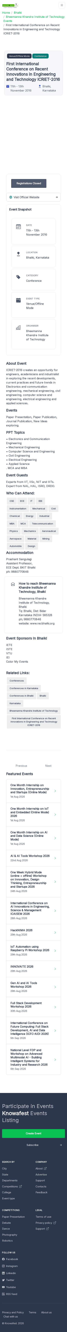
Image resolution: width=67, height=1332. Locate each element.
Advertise (41, 1174)
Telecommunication (42, 523)
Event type (8, 1198)
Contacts (41, 1186)
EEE (40, 501)
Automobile (16, 546)
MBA (12, 523)
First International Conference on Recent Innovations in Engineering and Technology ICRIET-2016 (34, 721)
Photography (9, 1234)
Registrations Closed (28, 183)
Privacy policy (44, 1222)
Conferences (17, 680)
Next (48, 765)
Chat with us (10, 1316)
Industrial (44, 516)
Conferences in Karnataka (24, 688)
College (6, 1192)
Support (40, 1180)
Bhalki (43, 695)
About (39, 1168)
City (4, 1168)
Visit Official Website (26, 197)
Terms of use (43, 1216)
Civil (53, 508)
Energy (29, 516)
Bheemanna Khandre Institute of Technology (34, 710)
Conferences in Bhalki (22, 695)
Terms (32, 1312)
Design (31, 546)
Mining (45, 538)
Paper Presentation (13, 1216)
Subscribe (32, 1145)
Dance (6, 1228)
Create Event (33, 1133)
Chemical (15, 516)
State (5, 1174)
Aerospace (15, 538)
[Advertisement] (33, 140)
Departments (10, 1180)
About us (46, 1312)
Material (32, 538)
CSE (12, 501)
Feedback (41, 1192)
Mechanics (30, 531)
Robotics (7, 1240)
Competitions (10, 1186)
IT (31, 501)
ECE (22, 501)
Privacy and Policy (13, 1312)
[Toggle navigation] (62, 5)
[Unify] (10, 5)
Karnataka (15, 703)
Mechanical (38, 508)
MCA (23, 523)
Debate (6, 1222)
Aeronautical (49, 531)
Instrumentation (18, 508)
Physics (14, 531)
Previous (21, 765)
